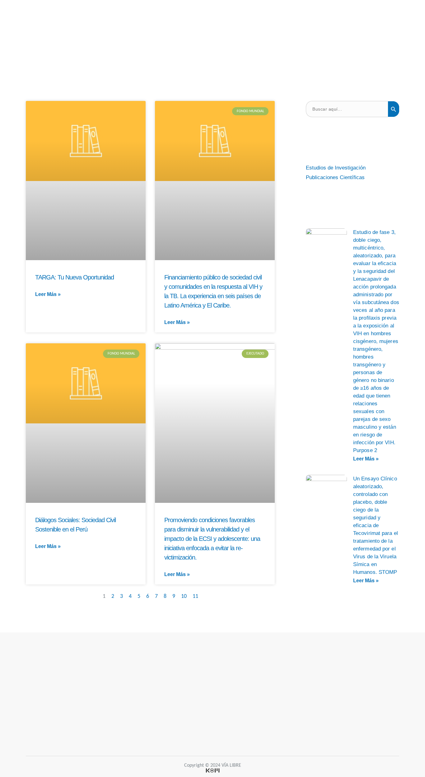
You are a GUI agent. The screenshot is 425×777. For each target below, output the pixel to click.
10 (184, 596)
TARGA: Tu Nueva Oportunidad (74, 277)
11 (195, 596)
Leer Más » (48, 294)
